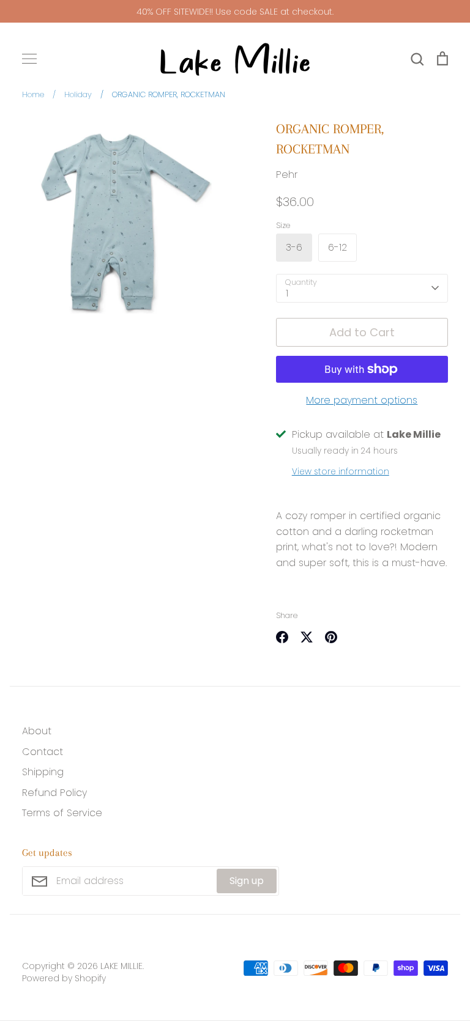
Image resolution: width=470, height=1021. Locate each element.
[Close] (372, 316)
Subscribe (316, 677)
